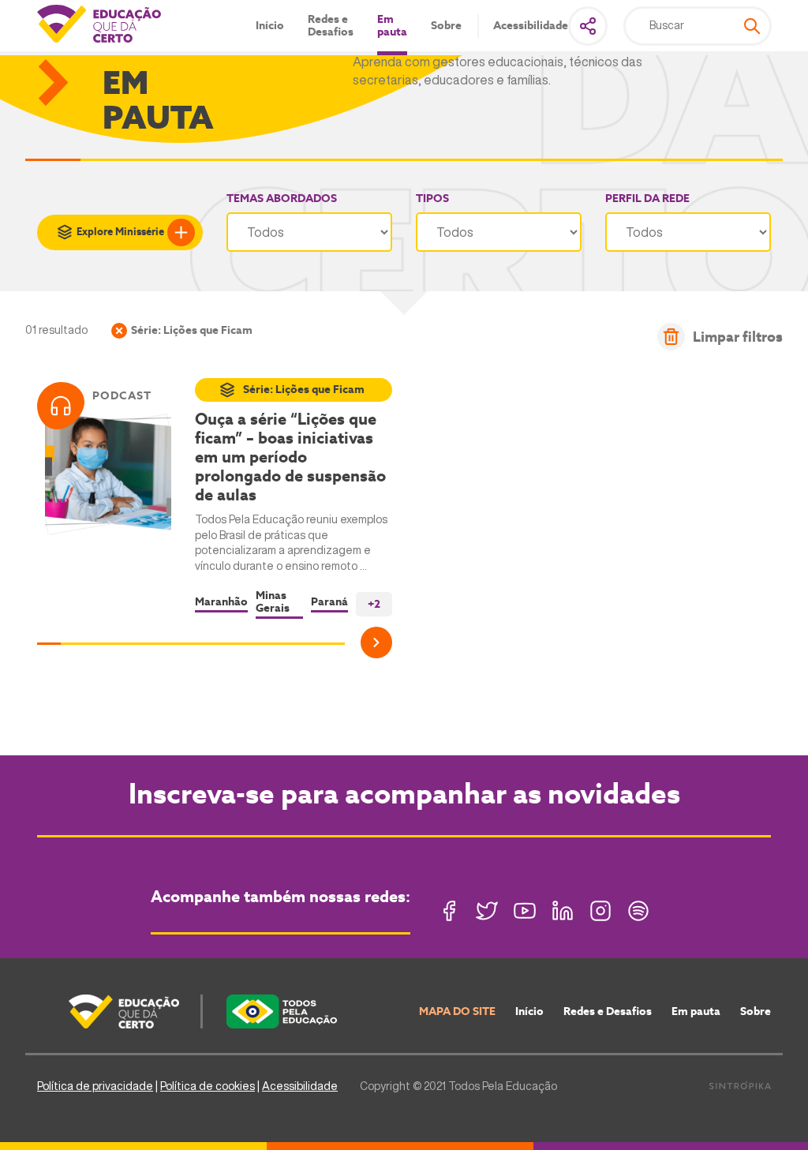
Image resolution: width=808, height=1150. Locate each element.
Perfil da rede (647, 198)
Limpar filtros (738, 337)
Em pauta (392, 25)
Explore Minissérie (120, 231)
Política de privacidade (95, 1086)
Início (270, 26)
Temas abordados (281, 198)
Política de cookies (207, 1086)
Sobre (446, 26)
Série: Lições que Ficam (304, 389)
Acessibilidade (530, 26)
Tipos (432, 198)
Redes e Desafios (331, 25)
